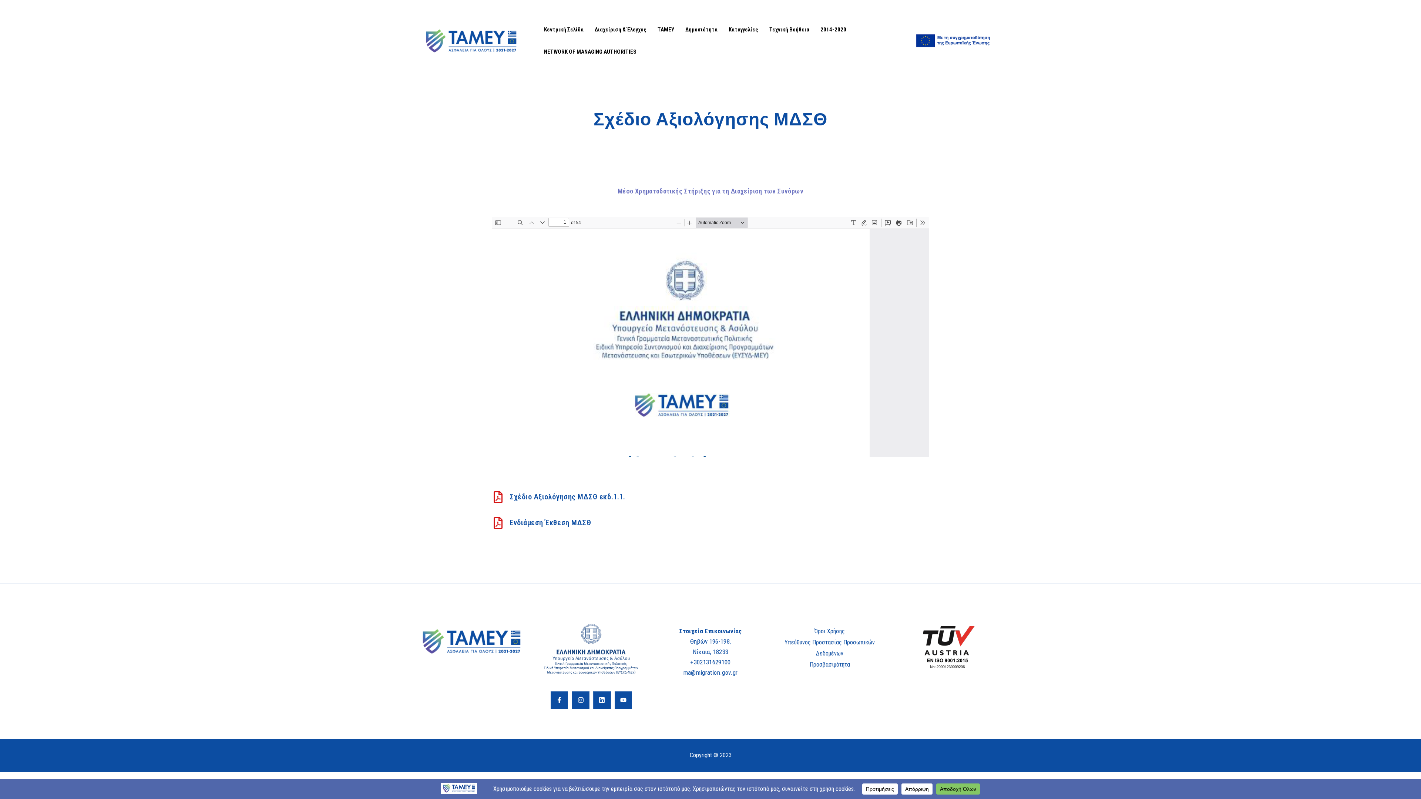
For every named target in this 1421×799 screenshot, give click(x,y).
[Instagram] (580, 700)
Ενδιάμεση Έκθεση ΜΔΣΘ (550, 522)
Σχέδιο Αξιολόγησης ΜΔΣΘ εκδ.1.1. (567, 496)
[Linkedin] (602, 700)
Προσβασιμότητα (830, 664)
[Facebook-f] (559, 700)
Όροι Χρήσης (829, 631)
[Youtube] (623, 700)
